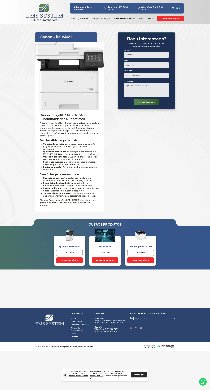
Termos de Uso (96, 376)
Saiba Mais (69, 253)
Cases (140, 18)
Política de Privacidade (78, 376)
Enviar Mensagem (146, 102)
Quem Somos (83, 18)
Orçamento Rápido (170, 18)
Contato (149, 18)
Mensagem (129, 81)
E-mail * (127, 60)
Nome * (127, 50)
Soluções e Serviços (101, 18)
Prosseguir (139, 375)
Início (72, 18)
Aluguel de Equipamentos (124, 18)
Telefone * (128, 71)
